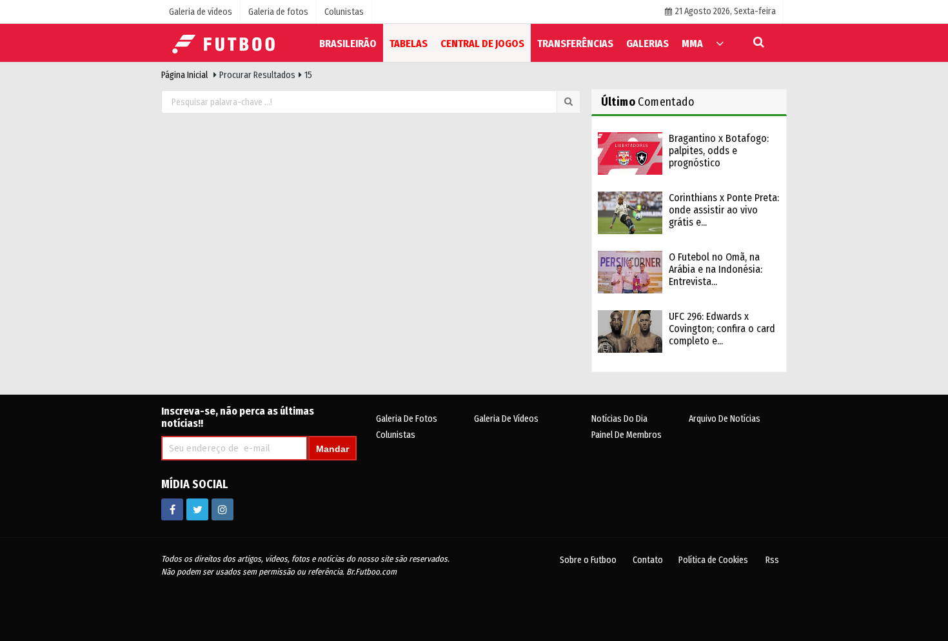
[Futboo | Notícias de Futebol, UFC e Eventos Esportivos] (225, 42)
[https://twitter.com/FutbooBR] (197, 509)
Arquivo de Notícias (724, 418)
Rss (772, 560)
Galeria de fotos (406, 418)
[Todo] (719, 43)
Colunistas (395, 434)
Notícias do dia (619, 418)
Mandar (332, 449)
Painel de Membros (626, 434)
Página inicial (184, 75)
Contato (648, 560)
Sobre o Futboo (588, 560)
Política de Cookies (713, 560)
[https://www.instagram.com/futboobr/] (222, 509)
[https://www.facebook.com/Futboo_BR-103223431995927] (172, 509)
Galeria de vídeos (506, 418)
